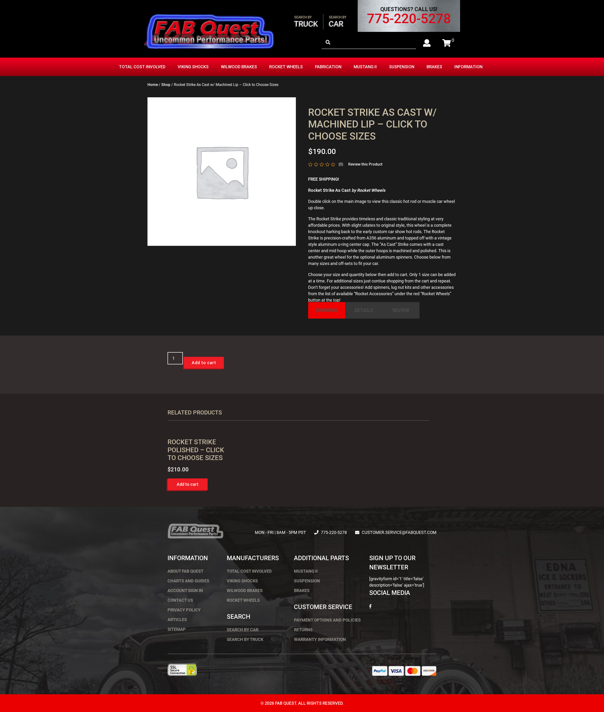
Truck (306, 21)
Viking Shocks (193, 66)
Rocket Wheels (286, 66)
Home (152, 84)
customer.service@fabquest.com (399, 532)
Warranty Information (320, 639)
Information (468, 66)
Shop (165, 84)
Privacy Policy (184, 609)
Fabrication (328, 66)
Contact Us (180, 600)
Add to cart (204, 362)
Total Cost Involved (142, 66)
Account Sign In (185, 590)
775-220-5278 (409, 18)
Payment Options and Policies (327, 620)
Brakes (434, 66)
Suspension (401, 66)
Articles (177, 619)
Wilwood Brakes (239, 66)
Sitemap (177, 629)
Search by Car (242, 629)
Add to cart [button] (187, 484)
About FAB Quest (185, 571)
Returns (303, 629)
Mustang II (365, 66)
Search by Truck (245, 639)
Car (337, 21)
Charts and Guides (188, 580)
